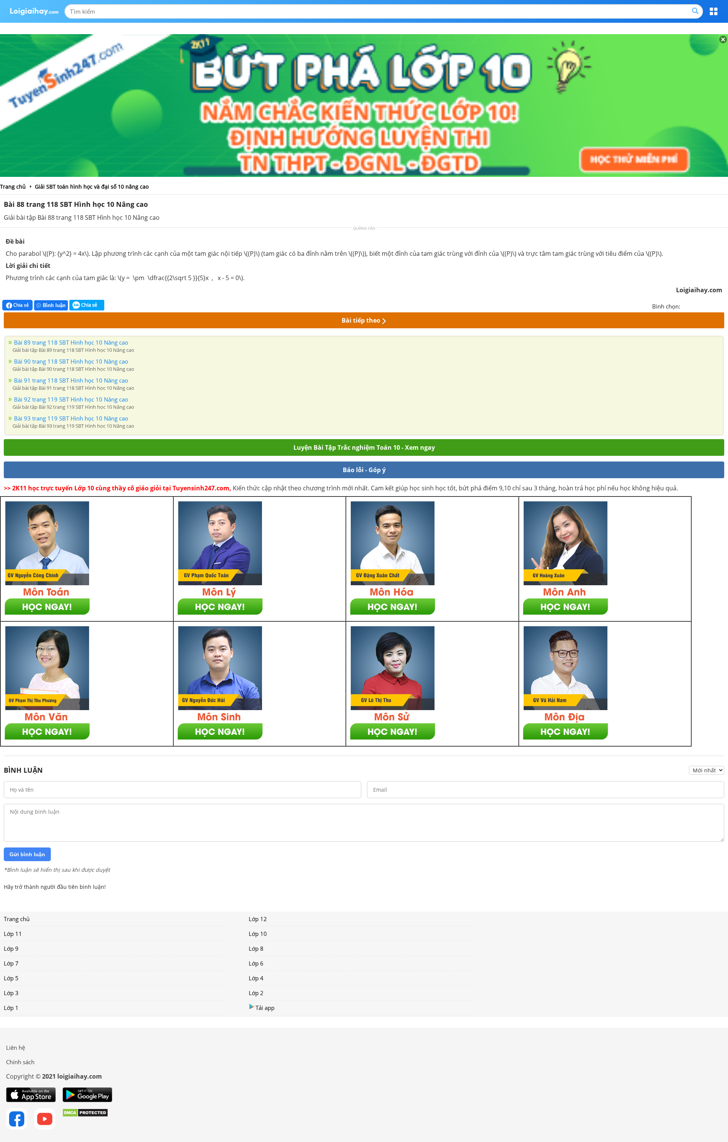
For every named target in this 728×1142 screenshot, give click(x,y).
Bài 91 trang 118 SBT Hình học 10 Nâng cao (71, 380)
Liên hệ (15, 1047)
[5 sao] (722, 305)
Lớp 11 (13, 933)
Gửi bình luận (27, 854)
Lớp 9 (11, 948)
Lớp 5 (11, 978)
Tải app (265, 1007)
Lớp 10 (258, 933)
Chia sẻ (20, 305)
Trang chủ (17, 919)
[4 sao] (713, 305)
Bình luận (54, 305)
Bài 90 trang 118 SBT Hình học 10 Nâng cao (71, 361)
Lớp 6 (256, 963)
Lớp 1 (11, 1007)
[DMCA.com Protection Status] (85, 1118)
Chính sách (20, 1062)
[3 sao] (704, 305)
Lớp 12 (258, 919)
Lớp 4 (256, 978)
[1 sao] (686, 305)
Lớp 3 (11, 993)
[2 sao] (695, 305)
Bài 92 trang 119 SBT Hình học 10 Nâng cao (71, 399)
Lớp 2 (256, 993)
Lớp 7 (11, 963)
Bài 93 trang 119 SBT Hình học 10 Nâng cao (71, 418)
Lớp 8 (256, 948)
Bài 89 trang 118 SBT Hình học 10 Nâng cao (71, 342)
